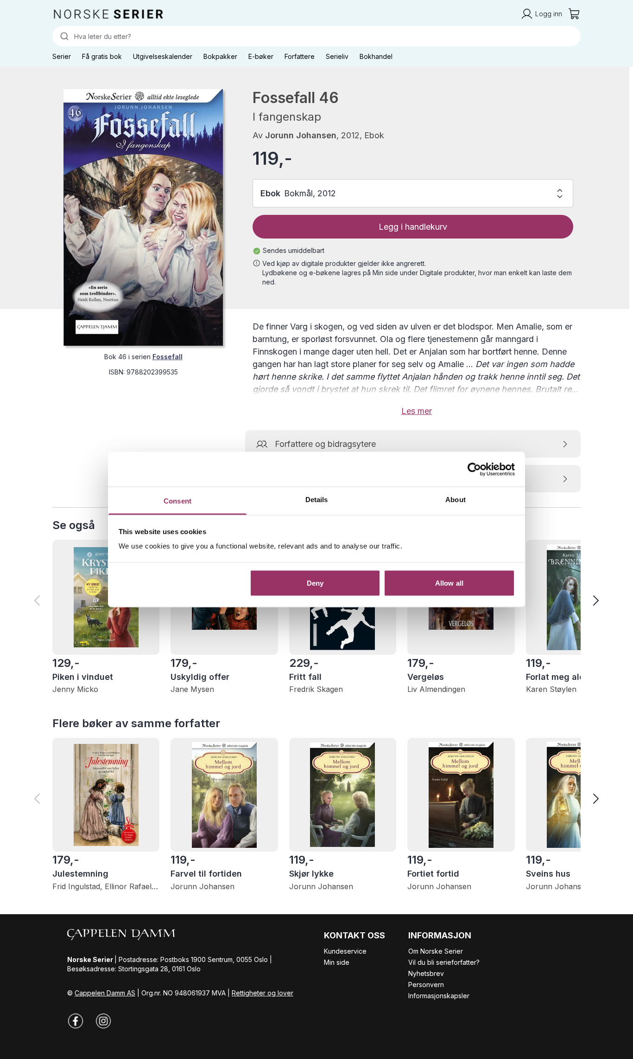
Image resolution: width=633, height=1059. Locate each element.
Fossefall (167, 357)
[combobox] (316, 36)
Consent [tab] (177, 501)
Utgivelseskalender (162, 56)
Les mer (416, 411)
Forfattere (300, 56)
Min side (336, 962)
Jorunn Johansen (300, 135)
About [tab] (455, 500)
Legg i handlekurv (413, 227)
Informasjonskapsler (438, 996)
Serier (61, 56)
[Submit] (63, 36)
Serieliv (337, 56)
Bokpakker (220, 56)
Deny (315, 583)
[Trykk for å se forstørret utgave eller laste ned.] (143, 217)
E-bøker (260, 56)
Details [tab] (316, 500)
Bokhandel (376, 56)
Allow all (449, 583)
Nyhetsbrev (426, 973)
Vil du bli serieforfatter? (444, 962)
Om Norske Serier (435, 951)
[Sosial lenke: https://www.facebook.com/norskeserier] (75, 1021)
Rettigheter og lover (262, 993)
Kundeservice (345, 951)
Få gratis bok (102, 56)
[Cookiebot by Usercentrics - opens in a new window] (474, 469)
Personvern (426, 984)
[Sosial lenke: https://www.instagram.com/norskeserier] (103, 1021)
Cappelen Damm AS (105, 993)
